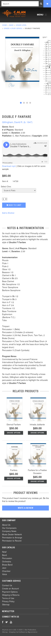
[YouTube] (11, 622)
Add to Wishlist (8, 213)
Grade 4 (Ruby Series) (13, 28)
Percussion (7, 558)
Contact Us (7, 585)
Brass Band (7, 564)
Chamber (6, 571)
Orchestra (6, 561)
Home (4, 25)
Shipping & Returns (10, 594)
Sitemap (5, 604)
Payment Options (10, 591)
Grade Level (21, 25)
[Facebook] (2, 622)
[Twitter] (6, 622)
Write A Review (25, 508)
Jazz (4, 567)
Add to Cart (14, 205)
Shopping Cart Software (17, 632)
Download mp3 (9, 166)
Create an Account (10, 588)
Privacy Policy (8, 601)
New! (4, 551)
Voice (4, 574)
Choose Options (13, 433)
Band (11, 25)
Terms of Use (8, 598)
